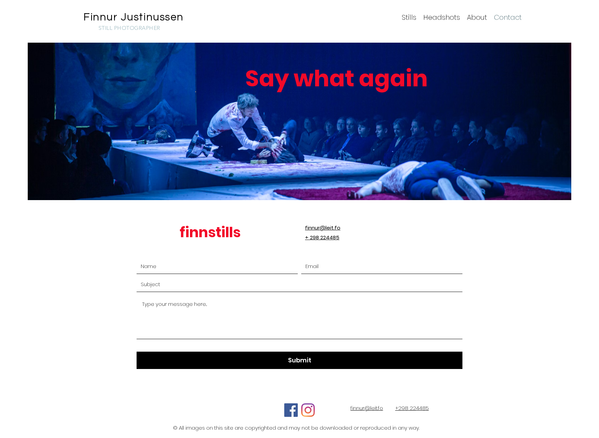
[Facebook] (291, 410)
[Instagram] (308, 410)
